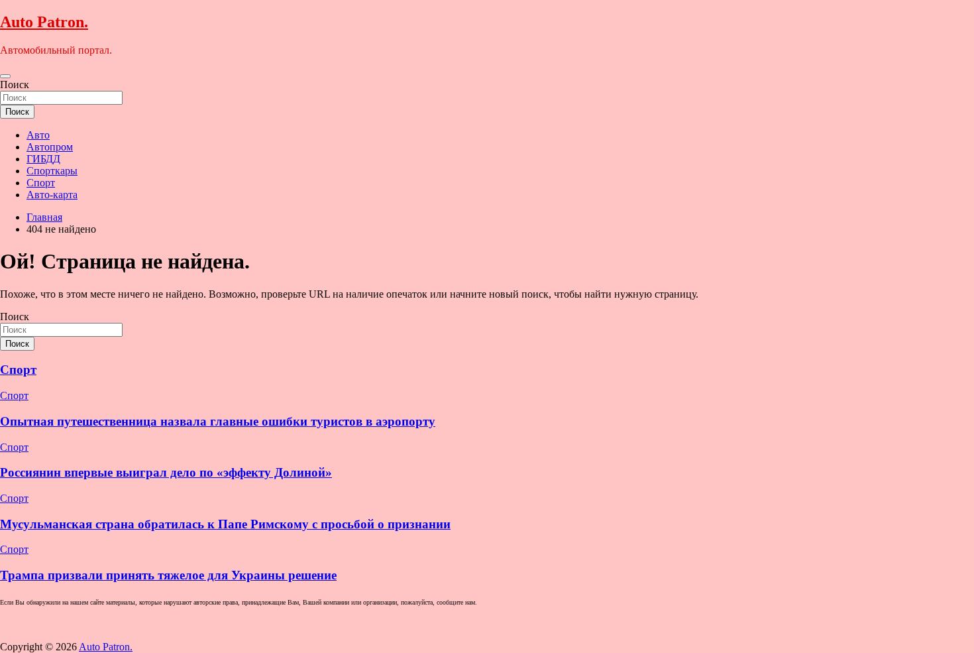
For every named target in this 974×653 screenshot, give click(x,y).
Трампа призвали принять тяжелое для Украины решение (168, 575)
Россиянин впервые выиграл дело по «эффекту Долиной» (166, 472)
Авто (38, 135)
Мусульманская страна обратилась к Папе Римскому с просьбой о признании (225, 524)
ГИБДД (43, 158)
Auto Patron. (44, 21)
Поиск (14, 84)
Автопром (50, 146)
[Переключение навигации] (5, 76)
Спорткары (52, 170)
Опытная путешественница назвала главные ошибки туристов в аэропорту (217, 421)
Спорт (41, 182)
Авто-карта (52, 194)
